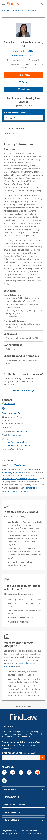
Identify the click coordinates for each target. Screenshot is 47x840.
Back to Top (25, 706)
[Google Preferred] (4, 780)
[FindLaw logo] (14, 4)
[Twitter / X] (21, 772)
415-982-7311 (23, 431)
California (6, 11)
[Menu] (3, 3)
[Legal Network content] (42, 820)
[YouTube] (12, 772)
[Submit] (42, 757)
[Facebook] (4, 772)
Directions (6, 427)
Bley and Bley (31, 11)
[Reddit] (37, 772)
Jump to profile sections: (15, 112)
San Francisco (18, 11)
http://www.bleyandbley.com (18, 445)
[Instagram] (29, 772)
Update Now (20, 465)
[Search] (42, 3)
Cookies (36, 833)
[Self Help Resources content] (42, 804)
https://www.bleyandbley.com (18, 442)
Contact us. (25, 737)
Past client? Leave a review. (23, 55)
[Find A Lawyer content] (42, 797)
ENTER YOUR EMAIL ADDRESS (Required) (19, 753)
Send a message (15, 435)
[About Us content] (42, 789)
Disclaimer (25, 833)
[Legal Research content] (42, 812)
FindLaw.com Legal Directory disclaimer (19, 478)
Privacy (14, 833)
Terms (4, 833)
